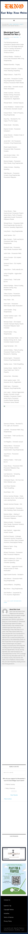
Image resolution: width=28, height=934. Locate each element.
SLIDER (5, 602)
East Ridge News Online (14, 6)
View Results (14, 795)
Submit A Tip (7, 905)
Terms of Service (8, 917)
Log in (22, 930)
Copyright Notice (9, 909)
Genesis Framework (9, 930)
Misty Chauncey (10, 788)
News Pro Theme (18, 928)
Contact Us (7, 900)
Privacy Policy (8, 921)
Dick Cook (16, 37)
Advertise (6, 913)
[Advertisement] (14, 194)
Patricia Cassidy (10, 784)
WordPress (17, 930)
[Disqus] (14, 697)
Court (11, 601)
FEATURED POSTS (17, 601)
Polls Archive (8, 799)
